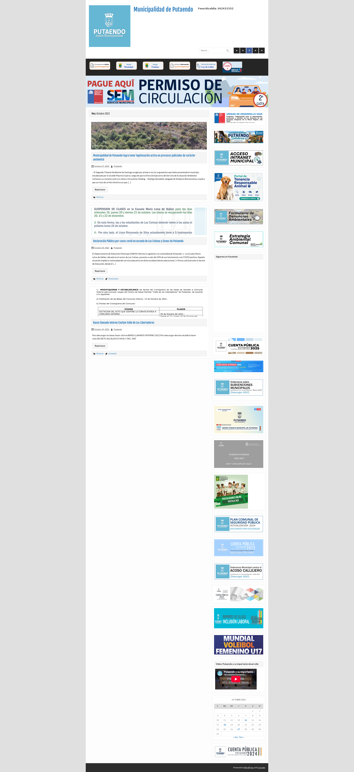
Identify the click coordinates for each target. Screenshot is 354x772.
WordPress (249, 767)
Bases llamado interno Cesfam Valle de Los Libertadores (123, 322)
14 (245, 720)
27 (238, 729)
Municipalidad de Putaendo (163, 9)
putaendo (112, 353)
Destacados (113, 278)
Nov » (241, 737)
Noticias (100, 197)
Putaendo (118, 166)
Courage (261, 767)
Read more (100, 189)
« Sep (235, 737)
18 (224, 724)
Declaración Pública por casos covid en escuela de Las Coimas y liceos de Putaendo (138, 241)
